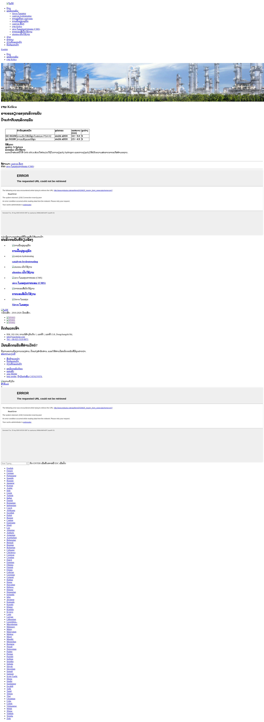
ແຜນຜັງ (10, 371)
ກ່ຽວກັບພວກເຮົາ (14, 42)
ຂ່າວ (9, 37)
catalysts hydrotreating (21, 16)
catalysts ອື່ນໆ (18, 24)
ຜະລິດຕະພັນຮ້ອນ (15, 369)
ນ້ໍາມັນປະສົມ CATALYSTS (29, 376)
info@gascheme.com (16, 337)
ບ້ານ (9, 8)
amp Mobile (12, 374)
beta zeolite (11, 376)
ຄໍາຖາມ (10, 39)
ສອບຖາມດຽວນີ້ (8, 354)
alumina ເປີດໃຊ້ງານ (21, 34)
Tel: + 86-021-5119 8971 (17, 339)
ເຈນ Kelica (17, 26)
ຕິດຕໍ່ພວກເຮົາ (13, 45)
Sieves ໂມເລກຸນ (19, 13)
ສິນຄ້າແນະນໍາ (13, 359)
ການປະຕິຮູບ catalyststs (22, 18)
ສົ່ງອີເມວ (5, 384)
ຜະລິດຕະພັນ (12, 11)
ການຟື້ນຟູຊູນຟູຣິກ (20, 21)
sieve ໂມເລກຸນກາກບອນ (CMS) (26, 29)
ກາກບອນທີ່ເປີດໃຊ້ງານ (22, 32)
